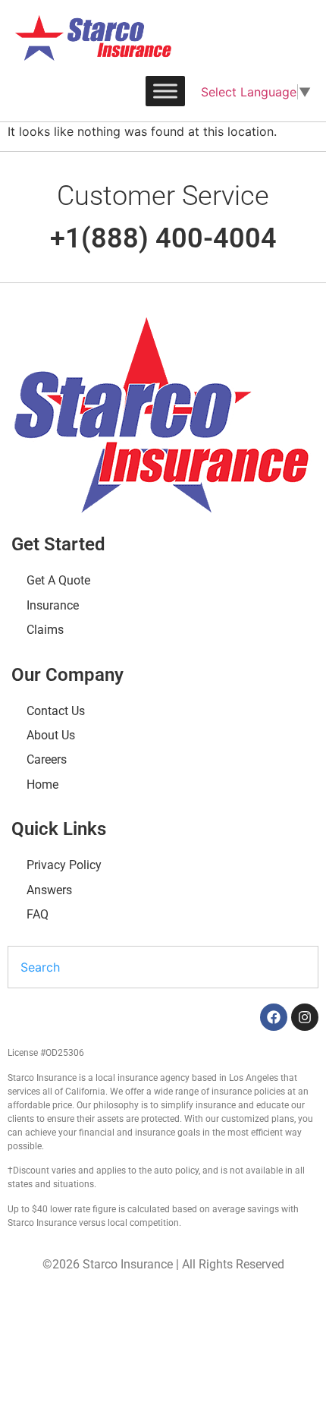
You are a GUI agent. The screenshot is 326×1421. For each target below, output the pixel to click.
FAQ (38, 914)
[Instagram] (304, 1017)
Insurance (53, 605)
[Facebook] (273, 1017)
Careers (47, 759)
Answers (49, 890)
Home (42, 784)
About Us (51, 735)
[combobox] (163, 967)
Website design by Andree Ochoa (105, 1308)
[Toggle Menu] (165, 90)
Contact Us (56, 711)
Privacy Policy (64, 865)
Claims (45, 629)
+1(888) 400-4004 (163, 238)
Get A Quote (58, 580)
